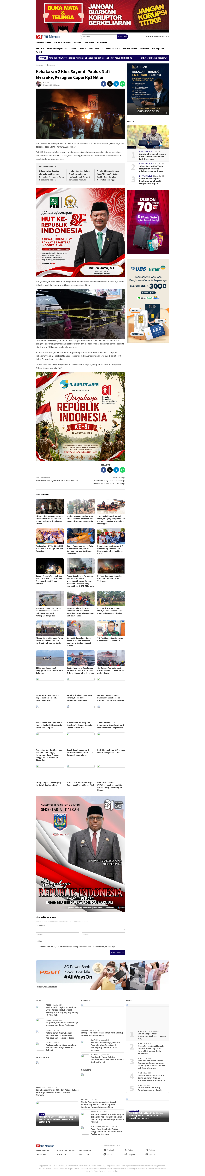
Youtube (152, 1154)
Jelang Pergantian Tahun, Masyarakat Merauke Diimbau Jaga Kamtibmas (151, 169)
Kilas (129, 1000)
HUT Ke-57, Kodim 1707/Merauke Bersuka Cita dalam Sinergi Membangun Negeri (109, 786)
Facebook (110, 1150)
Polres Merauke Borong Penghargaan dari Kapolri (150, 1088)
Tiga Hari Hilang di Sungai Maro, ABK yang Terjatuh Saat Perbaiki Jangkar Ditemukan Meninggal (111, 520)
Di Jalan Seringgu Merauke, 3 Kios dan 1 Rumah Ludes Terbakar (110, 578)
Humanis (86, 1000)
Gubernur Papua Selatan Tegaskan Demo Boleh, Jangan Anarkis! (47, 698)
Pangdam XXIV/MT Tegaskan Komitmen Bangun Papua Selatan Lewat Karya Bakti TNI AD (57, 1119)
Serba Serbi (42, 1057)
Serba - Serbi (41, 1088)
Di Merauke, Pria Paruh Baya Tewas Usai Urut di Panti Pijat (80, 783)
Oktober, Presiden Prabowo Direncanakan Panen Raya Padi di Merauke (152, 156)
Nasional (86, 1069)
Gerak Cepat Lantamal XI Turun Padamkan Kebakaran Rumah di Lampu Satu (80, 752)
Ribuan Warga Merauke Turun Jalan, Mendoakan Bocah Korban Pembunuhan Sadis (49, 640)
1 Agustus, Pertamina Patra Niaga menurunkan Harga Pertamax (62, 1023)
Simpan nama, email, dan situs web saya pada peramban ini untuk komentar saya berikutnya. (77, 946)
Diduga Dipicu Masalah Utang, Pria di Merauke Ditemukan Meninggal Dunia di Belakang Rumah (49, 520)
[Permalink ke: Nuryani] (39, 83)
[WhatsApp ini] (122, 84)
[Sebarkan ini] (103, 84)
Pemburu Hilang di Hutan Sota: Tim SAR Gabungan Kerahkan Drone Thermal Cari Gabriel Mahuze (80, 612)
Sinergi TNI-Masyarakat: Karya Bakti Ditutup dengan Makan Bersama (102, 1034)
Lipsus (130, 121)
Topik (41, 1114)
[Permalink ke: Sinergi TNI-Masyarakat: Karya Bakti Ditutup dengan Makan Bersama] (102, 1016)
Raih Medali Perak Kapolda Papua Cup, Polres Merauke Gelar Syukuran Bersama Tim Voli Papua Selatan (151, 1064)
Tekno (48, 1005)
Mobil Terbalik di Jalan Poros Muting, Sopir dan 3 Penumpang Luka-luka (80, 698)
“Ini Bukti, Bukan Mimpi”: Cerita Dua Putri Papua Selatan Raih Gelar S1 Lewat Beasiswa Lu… (146, 1115)
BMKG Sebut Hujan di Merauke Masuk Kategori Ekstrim (111, 751)
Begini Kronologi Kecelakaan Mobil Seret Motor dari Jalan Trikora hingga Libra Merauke (80, 670)
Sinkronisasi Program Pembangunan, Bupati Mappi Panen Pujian (150, 181)
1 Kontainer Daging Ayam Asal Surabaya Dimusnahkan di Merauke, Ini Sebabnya (108, 480)
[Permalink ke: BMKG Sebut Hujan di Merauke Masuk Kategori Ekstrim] (111, 740)
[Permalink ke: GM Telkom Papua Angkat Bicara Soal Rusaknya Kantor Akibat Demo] (111, 658)
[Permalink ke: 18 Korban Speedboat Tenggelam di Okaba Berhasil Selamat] (50, 658)
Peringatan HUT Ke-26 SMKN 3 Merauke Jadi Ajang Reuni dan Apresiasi (49, 548)
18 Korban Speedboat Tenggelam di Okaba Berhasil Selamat (49, 670)
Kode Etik (61, 1154)
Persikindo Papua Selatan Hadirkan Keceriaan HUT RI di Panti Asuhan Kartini (107, 1059)
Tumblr (109, 1154)
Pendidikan (133, 1111)
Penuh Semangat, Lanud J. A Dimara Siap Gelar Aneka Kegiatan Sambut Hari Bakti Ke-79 (110, 550)
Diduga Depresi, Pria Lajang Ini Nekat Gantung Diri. (48, 783)
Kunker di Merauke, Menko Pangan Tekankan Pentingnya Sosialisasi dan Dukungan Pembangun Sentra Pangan (107, 1118)
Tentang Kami (85, 1150)
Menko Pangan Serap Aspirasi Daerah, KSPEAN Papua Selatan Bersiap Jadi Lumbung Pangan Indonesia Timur (99, 1104)
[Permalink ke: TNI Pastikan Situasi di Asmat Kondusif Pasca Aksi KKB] (111, 628)
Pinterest (152, 1150)
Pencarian (122, 36)
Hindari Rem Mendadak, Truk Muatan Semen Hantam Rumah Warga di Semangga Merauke (81, 518)
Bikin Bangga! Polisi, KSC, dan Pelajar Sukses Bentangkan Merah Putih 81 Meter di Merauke (57, 1092)
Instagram (131, 1154)
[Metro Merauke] (49, 36)
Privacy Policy (42, 1150)
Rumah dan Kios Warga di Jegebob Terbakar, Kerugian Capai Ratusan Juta (80, 725)
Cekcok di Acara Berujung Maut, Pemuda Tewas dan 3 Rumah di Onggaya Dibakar (109, 610)
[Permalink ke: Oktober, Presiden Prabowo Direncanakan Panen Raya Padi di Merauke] (148, 137)
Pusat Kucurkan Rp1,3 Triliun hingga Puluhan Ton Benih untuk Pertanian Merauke (106, 1131)
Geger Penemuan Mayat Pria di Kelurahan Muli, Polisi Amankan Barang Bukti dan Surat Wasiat (80, 550)
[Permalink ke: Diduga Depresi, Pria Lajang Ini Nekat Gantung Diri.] (50, 772)
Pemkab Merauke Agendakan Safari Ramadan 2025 (57, 479)
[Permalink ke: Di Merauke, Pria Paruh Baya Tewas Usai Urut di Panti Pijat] (81, 772)
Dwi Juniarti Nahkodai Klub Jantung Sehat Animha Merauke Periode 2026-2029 (151, 1078)
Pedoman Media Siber (67, 1150)
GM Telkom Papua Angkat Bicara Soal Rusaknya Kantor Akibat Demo (110, 670)
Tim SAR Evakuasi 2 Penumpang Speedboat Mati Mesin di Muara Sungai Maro (110, 725)
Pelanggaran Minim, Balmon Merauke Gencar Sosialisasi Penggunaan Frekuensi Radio (60, 1035)
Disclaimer (41, 1154)
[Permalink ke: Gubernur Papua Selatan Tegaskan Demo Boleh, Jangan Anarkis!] (50, 685)
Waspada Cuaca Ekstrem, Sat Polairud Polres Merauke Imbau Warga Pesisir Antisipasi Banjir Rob (49, 612)
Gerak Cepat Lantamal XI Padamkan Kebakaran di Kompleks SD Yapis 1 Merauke (110, 698)
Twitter (130, 1150)
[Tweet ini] (110, 84)
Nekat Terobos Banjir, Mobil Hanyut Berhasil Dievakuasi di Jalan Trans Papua (49, 725)
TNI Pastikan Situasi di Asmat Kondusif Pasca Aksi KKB (110, 639)
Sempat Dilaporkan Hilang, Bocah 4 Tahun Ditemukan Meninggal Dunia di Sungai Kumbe (79, 642)
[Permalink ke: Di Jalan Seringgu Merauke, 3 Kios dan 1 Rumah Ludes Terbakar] (111, 566)
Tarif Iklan (84, 1154)
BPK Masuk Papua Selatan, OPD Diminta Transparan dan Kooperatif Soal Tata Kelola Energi (112, 58)
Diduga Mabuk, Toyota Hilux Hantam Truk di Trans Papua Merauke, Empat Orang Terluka (49, 580)
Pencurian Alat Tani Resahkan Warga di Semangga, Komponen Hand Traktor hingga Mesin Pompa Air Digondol (49, 755)
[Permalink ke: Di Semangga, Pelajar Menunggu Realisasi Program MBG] (147, 1016)
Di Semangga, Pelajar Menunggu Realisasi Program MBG (152, 1036)
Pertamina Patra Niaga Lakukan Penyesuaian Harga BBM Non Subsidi (61, 1047)
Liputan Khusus (145, 152)
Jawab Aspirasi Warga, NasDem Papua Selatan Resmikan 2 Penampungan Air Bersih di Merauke (105, 1046)
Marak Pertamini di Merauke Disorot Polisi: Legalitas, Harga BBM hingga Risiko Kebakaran (151, 1050)
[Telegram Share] (116, 84)
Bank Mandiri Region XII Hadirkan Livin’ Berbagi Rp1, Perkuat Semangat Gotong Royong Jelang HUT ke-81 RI (62, 1011)
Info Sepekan (96, 1127)
